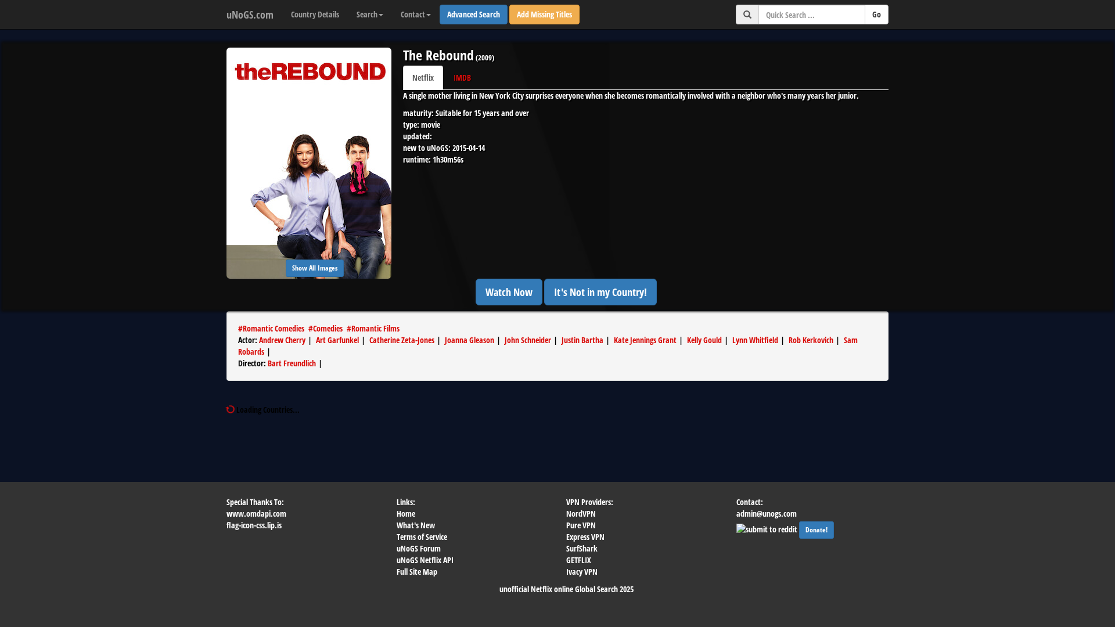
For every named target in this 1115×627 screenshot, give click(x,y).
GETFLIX (578, 559)
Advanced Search (473, 14)
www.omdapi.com (256, 513)
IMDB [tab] (462, 77)
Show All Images (314, 268)
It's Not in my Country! (600, 292)
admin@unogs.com (766, 513)
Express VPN (585, 536)
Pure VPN (581, 525)
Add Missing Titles (544, 14)
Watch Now (509, 292)
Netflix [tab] (423, 77)
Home (406, 513)
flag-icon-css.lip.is (254, 525)
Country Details (315, 14)
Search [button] (367, 14)
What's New (416, 525)
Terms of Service (422, 536)
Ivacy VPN (582, 571)
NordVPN (581, 513)
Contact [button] (413, 14)
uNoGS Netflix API (425, 559)
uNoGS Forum (419, 548)
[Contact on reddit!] (767, 528)
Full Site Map (417, 571)
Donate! (816, 530)
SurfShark (582, 548)
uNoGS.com (250, 14)
